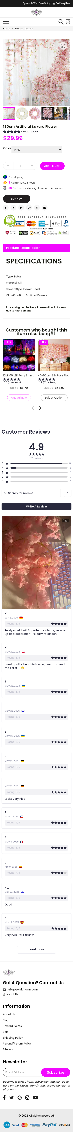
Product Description (23, 248)
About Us (12, 994)
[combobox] (67, 493)
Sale (6, 1032)
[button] (22, 113)
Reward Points (12, 1026)
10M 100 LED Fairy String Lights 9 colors (28, 375)
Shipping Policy (13, 1038)
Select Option (54, 398)
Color (7, 148)
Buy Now (16, 199)
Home (6, 28)
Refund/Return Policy (17, 1043)
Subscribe (55, 1072)
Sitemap (8, 1049)
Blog (6, 1020)
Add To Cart (52, 166)
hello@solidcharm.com (22, 989)
